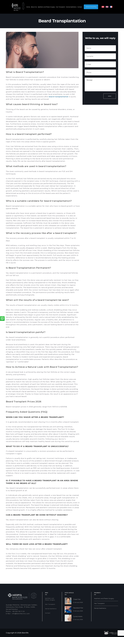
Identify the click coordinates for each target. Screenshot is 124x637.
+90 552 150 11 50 (18, 611)
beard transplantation (59, 97)
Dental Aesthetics (71, 7)
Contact (79, 7)
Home (28, 7)
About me (34, 7)
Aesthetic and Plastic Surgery (46, 7)
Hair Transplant (60, 7)
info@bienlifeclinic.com (21, 613)
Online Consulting (91, 6)
